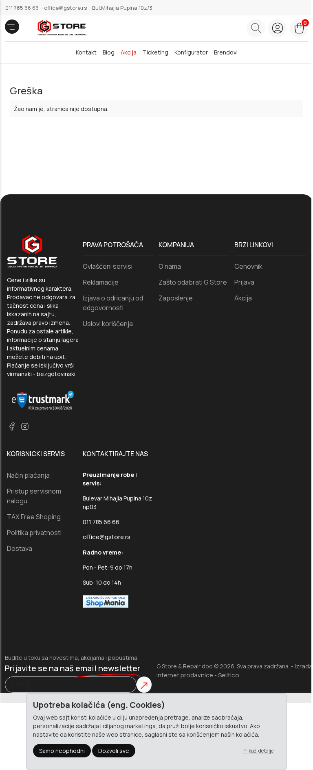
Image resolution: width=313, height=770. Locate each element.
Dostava (19, 548)
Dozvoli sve (113, 751)
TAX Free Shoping (34, 516)
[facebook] (12, 426)
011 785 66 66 (22, 7)
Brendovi (226, 52)
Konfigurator (191, 52)
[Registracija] (277, 28)
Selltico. (229, 675)
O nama (170, 266)
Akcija (129, 52)
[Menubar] (12, 27)
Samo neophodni (62, 751)
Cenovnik (248, 266)
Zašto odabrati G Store (193, 282)
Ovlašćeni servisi (107, 266)
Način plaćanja (28, 475)
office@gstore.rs (66, 7)
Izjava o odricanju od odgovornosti (113, 303)
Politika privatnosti (34, 532)
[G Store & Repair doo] (59, 28)
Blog (109, 52)
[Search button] (256, 28)
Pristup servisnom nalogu (34, 496)
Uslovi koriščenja (108, 323)
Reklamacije (101, 282)
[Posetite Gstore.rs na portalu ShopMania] (105, 601)
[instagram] (25, 426)
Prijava (244, 282)
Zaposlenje (176, 298)
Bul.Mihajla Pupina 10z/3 (122, 7)
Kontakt (86, 52)
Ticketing (155, 52)
